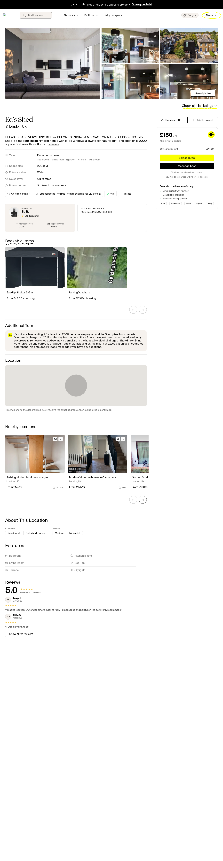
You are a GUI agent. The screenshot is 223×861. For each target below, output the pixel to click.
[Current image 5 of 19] (189, 81)
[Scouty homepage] (9, 15)
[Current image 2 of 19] (130, 45)
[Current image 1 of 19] (52, 63)
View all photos (203, 93)
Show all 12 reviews (21, 633)
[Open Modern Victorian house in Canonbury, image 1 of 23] (97, 454)
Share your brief (142, 4)
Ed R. (25, 211)
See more (53, 144)
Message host (187, 166)
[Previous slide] (133, 310)
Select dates (187, 157)
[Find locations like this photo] (55, 439)
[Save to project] (60, 439)
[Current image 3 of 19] (189, 45)
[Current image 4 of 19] (130, 81)
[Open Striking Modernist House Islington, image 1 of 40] (35, 454)
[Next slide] (143, 310)
